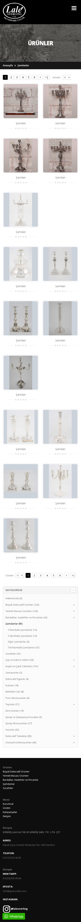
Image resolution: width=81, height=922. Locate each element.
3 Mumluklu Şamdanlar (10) (22, 629)
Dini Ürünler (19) (14, 710)
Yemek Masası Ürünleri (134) (21, 611)
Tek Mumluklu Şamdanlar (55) (23, 647)
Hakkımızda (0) (13, 598)
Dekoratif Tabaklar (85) (18, 736)
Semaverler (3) (13, 672)
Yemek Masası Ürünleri (16, 775)
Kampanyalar (10, 812)
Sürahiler (8, 788)
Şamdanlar (23, 65)
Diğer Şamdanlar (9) (18, 641)
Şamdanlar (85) (13, 623)
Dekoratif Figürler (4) (16, 679)
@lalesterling (19, 908)
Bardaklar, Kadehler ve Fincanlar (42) (26, 617)
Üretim (6, 808)
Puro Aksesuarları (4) (17, 698)
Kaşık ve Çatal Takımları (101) (21, 666)
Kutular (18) (11, 685)
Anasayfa (8, 65)
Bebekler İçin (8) (14, 691)
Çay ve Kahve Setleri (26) (19, 660)
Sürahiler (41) (13, 653)
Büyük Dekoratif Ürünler (16, 771)
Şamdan (21, 123)
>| (46, 77)
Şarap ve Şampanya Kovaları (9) (23, 717)
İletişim (7, 816)
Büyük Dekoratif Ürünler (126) (22, 604)
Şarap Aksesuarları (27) (18, 723)
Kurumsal (8, 803)
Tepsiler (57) (12, 704)
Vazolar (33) (12, 729)
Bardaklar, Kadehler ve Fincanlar (20, 779)
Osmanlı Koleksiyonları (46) (20, 742)
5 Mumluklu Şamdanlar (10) (22, 635)
